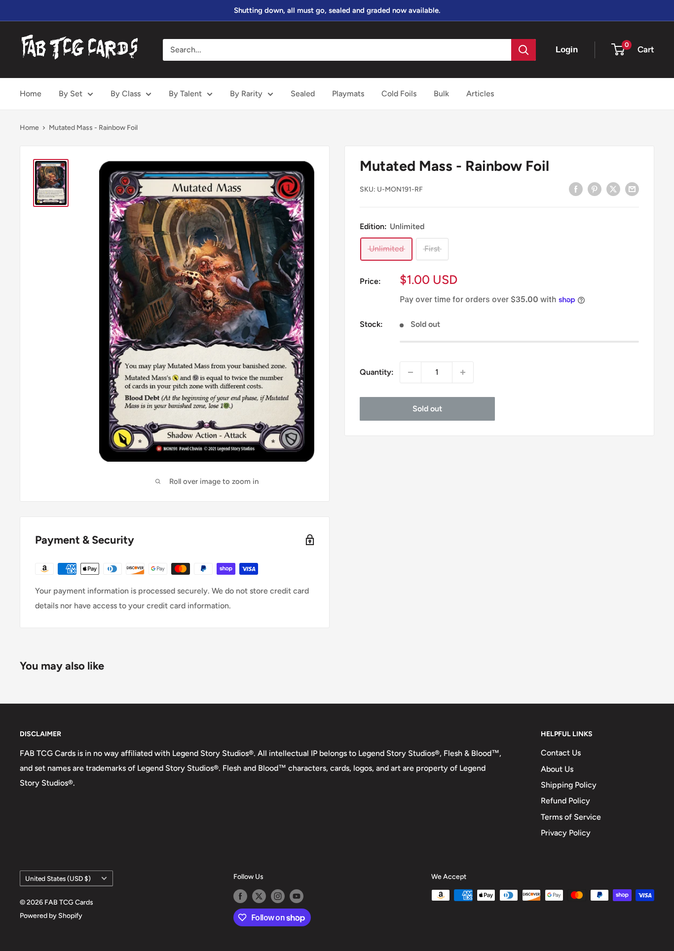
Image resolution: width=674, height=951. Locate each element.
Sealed (303, 93)
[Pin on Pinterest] (594, 188)
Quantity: (377, 372)
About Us (557, 769)
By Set (70, 93)
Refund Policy (565, 800)
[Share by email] (632, 188)
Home (30, 93)
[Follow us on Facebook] (240, 896)
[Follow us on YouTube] (296, 896)
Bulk (441, 93)
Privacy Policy (566, 832)
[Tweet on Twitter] (613, 188)
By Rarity (246, 93)
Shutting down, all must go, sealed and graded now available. (337, 10)
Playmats (348, 93)
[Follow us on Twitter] (259, 896)
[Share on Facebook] (576, 188)
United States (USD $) (58, 878)
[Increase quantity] (462, 372)
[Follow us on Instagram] (278, 896)
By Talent (185, 93)
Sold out (427, 408)
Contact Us (561, 752)
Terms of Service (571, 817)
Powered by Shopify (51, 915)
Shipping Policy (569, 785)
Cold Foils (398, 93)
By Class (126, 93)
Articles (480, 93)
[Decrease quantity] (410, 372)
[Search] (523, 50)
